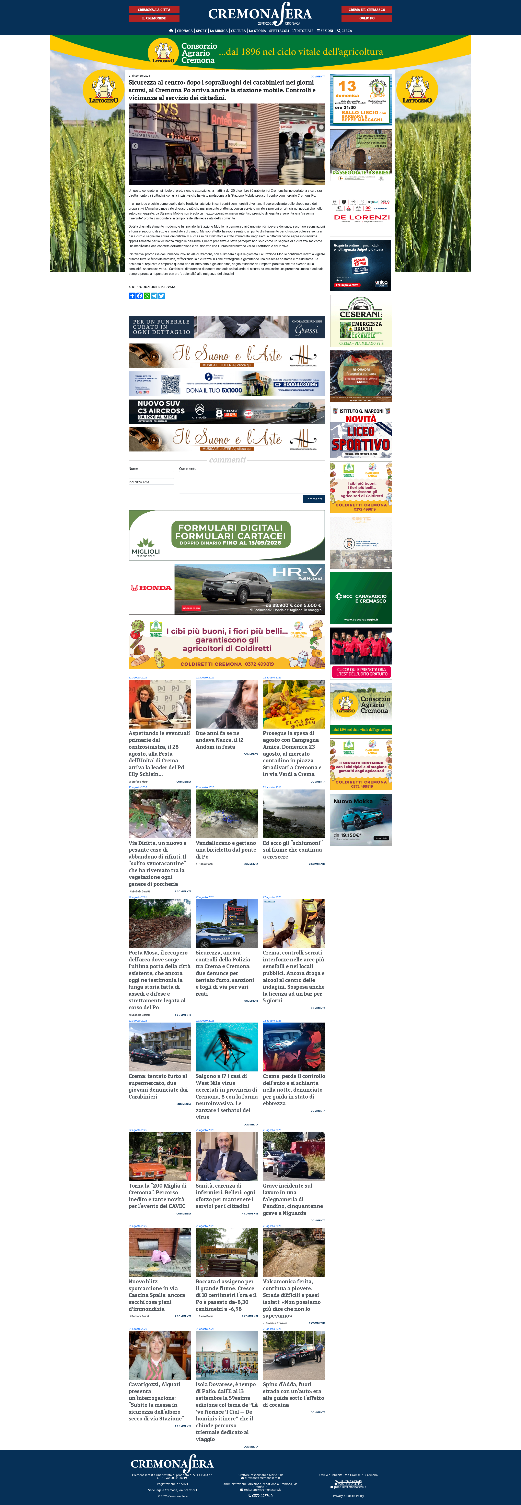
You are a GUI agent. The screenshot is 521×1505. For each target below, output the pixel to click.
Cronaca (185, 31)
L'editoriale (302, 31)
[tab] (225, 185)
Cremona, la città (154, 10)
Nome (133, 468)
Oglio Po (367, 18)
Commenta (314, 499)
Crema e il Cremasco (367, 10)
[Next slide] (318, 146)
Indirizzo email (140, 482)
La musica (219, 31)
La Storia (257, 31)
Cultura (238, 31)
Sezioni (327, 31)
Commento (187, 468)
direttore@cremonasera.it (262, 1478)
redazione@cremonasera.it (262, 1490)
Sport (201, 31)
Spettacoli (279, 31)
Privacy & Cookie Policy (348, 1496)
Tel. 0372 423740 (350, 1481)
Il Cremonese (154, 18)
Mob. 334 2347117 (349, 1484)
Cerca (346, 31)
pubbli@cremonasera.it (349, 1487)
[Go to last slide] (135, 146)
